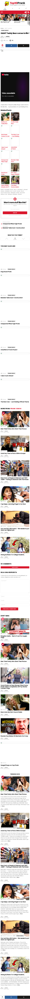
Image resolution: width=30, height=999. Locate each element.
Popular (2, 619)
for (12, 189)
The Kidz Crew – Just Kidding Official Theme (15, 402)
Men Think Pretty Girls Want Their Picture (5, 22)
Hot (3, 462)
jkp (15, 191)
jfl (12, 191)
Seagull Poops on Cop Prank (10, 765)
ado (3, 189)
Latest (4, 9)
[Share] (11, 997)
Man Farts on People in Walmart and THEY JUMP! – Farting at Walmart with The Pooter (15, 478)
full (16, 189)
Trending (3, 413)
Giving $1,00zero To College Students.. (13, 555)
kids (18, 192)
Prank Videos (11, 269)
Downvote (23, 238)
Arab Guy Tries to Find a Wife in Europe (19, 22)
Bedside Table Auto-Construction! (12, 298)
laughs (23, 192)
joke (19, 191)
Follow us (25, 12)
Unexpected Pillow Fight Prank (10, 324)
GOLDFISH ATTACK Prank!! (9, 350)
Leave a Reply (15, 567)
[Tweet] (23, 997)
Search (28, 12)
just (23, 191)
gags (3, 191)
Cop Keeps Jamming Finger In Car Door (13, 504)
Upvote (7, 238)
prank (10, 194)
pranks (15, 194)
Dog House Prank (6, 272)
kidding (14, 192)
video (20, 194)
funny (26, 189)
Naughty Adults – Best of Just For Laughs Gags (14, 636)
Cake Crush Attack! (7, 376)
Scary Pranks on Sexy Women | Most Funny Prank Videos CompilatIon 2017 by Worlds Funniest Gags (14, 686)
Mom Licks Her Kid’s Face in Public (11, 712)
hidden (8, 191)
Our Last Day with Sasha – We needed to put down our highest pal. (15, 529)
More (3, 806)
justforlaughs (6, 192)
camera (8, 189)
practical (4, 194)
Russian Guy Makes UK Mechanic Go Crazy (14, 736)
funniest (20, 189)
